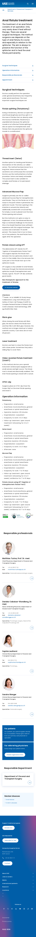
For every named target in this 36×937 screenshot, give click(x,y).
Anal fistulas (10, 799)
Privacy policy (7, 921)
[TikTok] (28, 909)
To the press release (11, 287)
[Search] (28, 4)
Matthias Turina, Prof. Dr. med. (16, 558)
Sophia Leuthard (9, 651)
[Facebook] (4, 909)
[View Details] (32, 578)
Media (4, 880)
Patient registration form (15, 755)
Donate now (8, 828)
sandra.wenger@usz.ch (16, 706)
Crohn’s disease (11, 803)
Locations (5, 890)
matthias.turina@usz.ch (17, 569)
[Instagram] (24, 909)
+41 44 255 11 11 (10, 858)
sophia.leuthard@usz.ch (17, 662)
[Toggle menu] (33, 4)
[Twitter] (8, 909)
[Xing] (12, 909)
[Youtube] (20, 909)
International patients (10, 883)
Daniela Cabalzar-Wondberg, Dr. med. (17, 602)
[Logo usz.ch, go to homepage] (8, 3)
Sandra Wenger (9, 694)
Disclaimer (6, 918)
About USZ (5, 873)
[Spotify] (32, 909)
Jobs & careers (7, 877)
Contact (7, 863)
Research (5, 887)
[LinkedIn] (16, 909)
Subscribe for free (10, 840)
